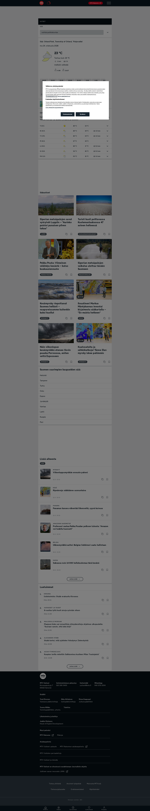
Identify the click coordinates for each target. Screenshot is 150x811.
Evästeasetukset (67, 114)
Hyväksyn (82, 114)
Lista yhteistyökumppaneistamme (54, 107)
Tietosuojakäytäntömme (63, 96)
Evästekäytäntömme (51, 96)
